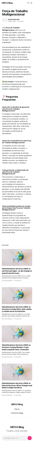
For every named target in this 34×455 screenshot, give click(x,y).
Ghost (21, 413)
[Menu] (31, 2)
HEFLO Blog (7, 3)
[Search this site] (28, 2)
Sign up (17, 409)
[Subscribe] (30, 438)
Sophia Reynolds (13, 19)
